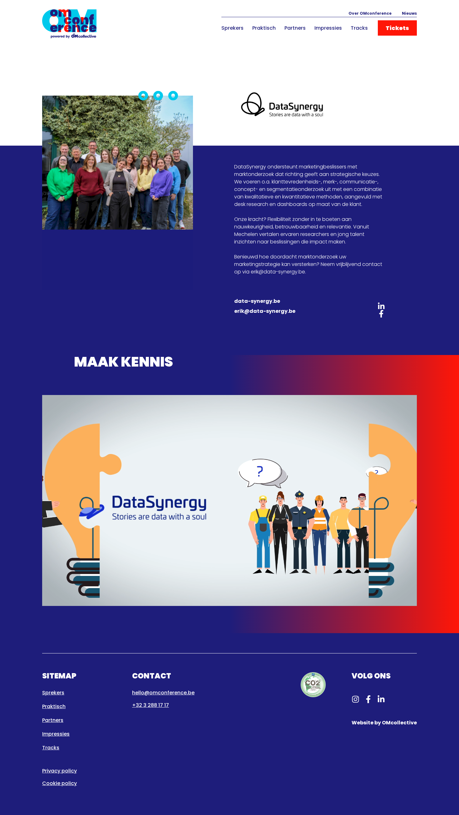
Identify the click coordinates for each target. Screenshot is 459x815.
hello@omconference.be (163, 692)
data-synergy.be (257, 301)
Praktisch (264, 28)
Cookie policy (59, 783)
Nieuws (409, 13)
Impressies (328, 28)
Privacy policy (59, 770)
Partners (295, 28)
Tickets (397, 28)
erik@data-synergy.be (264, 311)
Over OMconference (370, 13)
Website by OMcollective (384, 722)
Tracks (359, 28)
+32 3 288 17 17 (150, 705)
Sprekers (232, 28)
